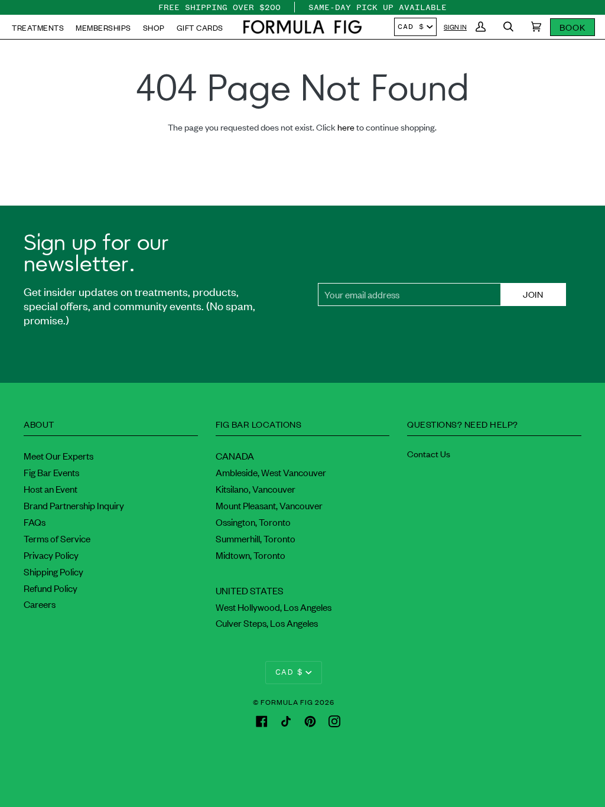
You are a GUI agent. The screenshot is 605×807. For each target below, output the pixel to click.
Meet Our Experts (58, 455)
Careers (40, 603)
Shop (154, 27)
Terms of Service (57, 538)
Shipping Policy (53, 571)
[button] (302, 27)
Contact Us (428, 453)
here (345, 127)
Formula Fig (287, 702)
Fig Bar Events (51, 472)
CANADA (235, 455)
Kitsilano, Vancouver (255, 488)
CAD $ (411, 26)
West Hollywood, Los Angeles (273, 606)
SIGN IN (455, 26)
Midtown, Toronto (250, 554)
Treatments (38, 27)
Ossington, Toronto (253, 521)
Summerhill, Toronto (255, 538)
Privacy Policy (51, 554)
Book (573, 27)
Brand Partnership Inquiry (74, 505)
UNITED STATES (250, 590)
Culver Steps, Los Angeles (267, 622)
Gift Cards (200, 27)
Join (533, 294)
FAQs (34, 521)
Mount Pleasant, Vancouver (269, 505)
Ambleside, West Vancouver (271, 472)
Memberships (103, 27)
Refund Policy (50, 587)
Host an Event (50, 488)
